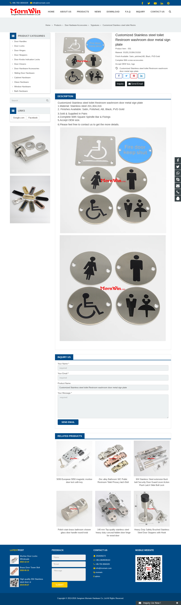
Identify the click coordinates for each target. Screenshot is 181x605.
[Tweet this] (126, 76)
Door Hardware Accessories (76, 25)
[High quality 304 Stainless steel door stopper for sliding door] (14, 586)
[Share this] (118, 76)
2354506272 (101, 556)
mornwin (99, 572)
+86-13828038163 (103, 560)
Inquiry (120, 84)
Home (48, 25)
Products (58, 25)
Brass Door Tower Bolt (30, 567)
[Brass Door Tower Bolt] (14, 575)
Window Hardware (22, 86)
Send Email (137, 84)
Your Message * (65, 393)
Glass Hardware (21, 82)
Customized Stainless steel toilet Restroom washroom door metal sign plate (144, 68)
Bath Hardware (21, 91)
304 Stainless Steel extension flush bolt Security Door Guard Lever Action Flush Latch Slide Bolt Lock (151, 482)
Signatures (95, 25)
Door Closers (20, 64)
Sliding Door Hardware (24, 73)
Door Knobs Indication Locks (27, 59)
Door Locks (19, 46)
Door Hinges (19, 50)
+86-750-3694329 (20, 3)
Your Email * (63, 373)
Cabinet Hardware (22, 77)
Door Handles (20, 41)
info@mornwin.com (41, 3)
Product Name (64, 383)
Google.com (18, 117)
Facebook (33, 117)
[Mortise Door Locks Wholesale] (14, 563)
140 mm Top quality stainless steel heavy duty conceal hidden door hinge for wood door (113, 532)
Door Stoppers (20, 55)
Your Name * (63, 363)
